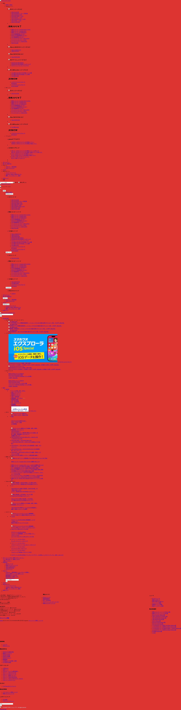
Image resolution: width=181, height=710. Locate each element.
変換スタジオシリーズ (8, 693)
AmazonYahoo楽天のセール (13, 174)
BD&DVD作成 (6, 655)
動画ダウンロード (15, 393)
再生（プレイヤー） (16, 392)
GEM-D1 (13, 293)
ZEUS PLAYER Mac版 (157, 623)
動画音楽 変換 (14, 399)
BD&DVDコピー (7, 658)
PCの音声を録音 (7, 662)
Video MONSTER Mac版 (158, 619)
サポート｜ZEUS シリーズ (9, 674)
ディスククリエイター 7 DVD (18, 40)
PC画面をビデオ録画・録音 (10, 660)
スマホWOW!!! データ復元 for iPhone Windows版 (164, 625)
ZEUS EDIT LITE (16, 20)
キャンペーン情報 (33, 620)
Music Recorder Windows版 (158, 615)
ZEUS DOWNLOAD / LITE (18, 206)
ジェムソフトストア (11, 172)
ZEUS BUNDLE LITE (16, 15)
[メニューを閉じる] (0, 188)
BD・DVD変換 (15, 401)
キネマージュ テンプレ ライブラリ (20, 65)
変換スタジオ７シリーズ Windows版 (161, 612)
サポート (5, 298)
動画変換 (5, 659)
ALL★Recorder (15, 76)
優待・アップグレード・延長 (13, 175)
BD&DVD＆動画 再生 (8, 652)
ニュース (40, 620)
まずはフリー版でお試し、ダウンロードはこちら (23, 410)
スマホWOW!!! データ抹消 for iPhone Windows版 (164, 629)
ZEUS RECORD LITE (17, 16)
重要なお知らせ (156, 600)
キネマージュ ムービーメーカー (51, 601)
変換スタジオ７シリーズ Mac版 (160, 613)
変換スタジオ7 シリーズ (12, 565)
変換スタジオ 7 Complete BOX (18, 31)
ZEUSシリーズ (9, 563)
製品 (4, 190)
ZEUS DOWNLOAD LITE (18, 19)
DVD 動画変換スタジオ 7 (17, 37)
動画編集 (13, 404)
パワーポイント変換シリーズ (10, 692)
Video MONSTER (15, 57)
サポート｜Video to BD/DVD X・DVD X (13, 678)
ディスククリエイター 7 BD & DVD (20, 38)
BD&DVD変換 (6, 656)
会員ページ (5, 178)
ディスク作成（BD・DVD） (18, 390)
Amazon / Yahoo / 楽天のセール (13, 307)
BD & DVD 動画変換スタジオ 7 (19, 35)
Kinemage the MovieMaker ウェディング (21, 64)
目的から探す (9, 4)
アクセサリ (8, 287)
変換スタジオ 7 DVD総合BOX (19, 32)
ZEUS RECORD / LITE (17, 204)
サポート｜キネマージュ (9, 680)
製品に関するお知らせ (157, 601)
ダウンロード (6, 162)
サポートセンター (10, 168)
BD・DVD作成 (47, 600)
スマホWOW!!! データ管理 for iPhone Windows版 (164, 626)
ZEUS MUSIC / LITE (16, 205)
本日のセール (6, 304)
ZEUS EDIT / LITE (15, 207)
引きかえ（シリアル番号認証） (11, 671)
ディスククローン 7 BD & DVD (19, 41)
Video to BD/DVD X (16, 50)
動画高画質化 (46, 598)
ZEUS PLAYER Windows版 (158, 622)
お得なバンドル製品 (20, 409)
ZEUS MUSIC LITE (16, 17)
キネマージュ (9, 569)
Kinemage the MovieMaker (17, 62)
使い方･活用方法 (7, 163)
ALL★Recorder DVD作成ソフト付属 (20, 74)
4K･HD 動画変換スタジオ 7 (18, 34)
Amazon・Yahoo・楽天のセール (13, 587)
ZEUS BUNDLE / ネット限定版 (19, 201)
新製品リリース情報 (157, 604)
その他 (154, 632)
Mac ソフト (8, 252)
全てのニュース (156, 598)
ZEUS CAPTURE (15, 22)
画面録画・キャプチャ (18, 398)
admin (1, 620)
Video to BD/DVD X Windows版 (159, 616)
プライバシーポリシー (8, 701)
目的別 (7, 389)
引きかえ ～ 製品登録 (11, 166)
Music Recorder (14, 43)
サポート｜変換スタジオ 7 (9, 675)
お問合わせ (5, 668)
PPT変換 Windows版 (157, 631)
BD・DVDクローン (16, 402)
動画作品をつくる (15, 405)
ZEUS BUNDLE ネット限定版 (19, 13)
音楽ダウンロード (15, 395)
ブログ (4, 169)
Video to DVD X (15, 51)
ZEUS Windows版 (156, 621)
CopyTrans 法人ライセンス (9, 686)
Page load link (3, 709)
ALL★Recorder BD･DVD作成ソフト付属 (21, 73)
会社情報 (5, 699)
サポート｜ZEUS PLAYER (9, 672)
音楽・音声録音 (15, 396)
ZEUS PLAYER (15, 12)
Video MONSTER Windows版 (159, 618)
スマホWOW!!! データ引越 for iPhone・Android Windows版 (166, 628)
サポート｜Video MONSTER (10, 677)
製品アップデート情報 (157, 606)
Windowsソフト (9, 193)
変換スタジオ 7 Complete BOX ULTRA (20, 29)
